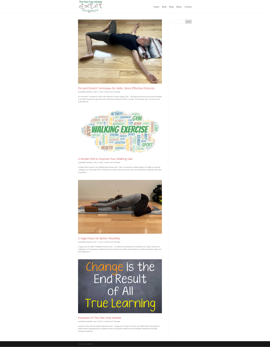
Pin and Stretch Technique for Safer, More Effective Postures (116, 88)
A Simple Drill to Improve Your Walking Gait (105, 159)
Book (164, 7)
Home (156, 7)
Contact (188, 7)
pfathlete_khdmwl (86, 92)
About (179, 7)
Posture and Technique (112, 92)
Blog (171, 7)
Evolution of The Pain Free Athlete (99, 318)
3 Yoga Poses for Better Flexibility (99, 238)
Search (188, 22)
